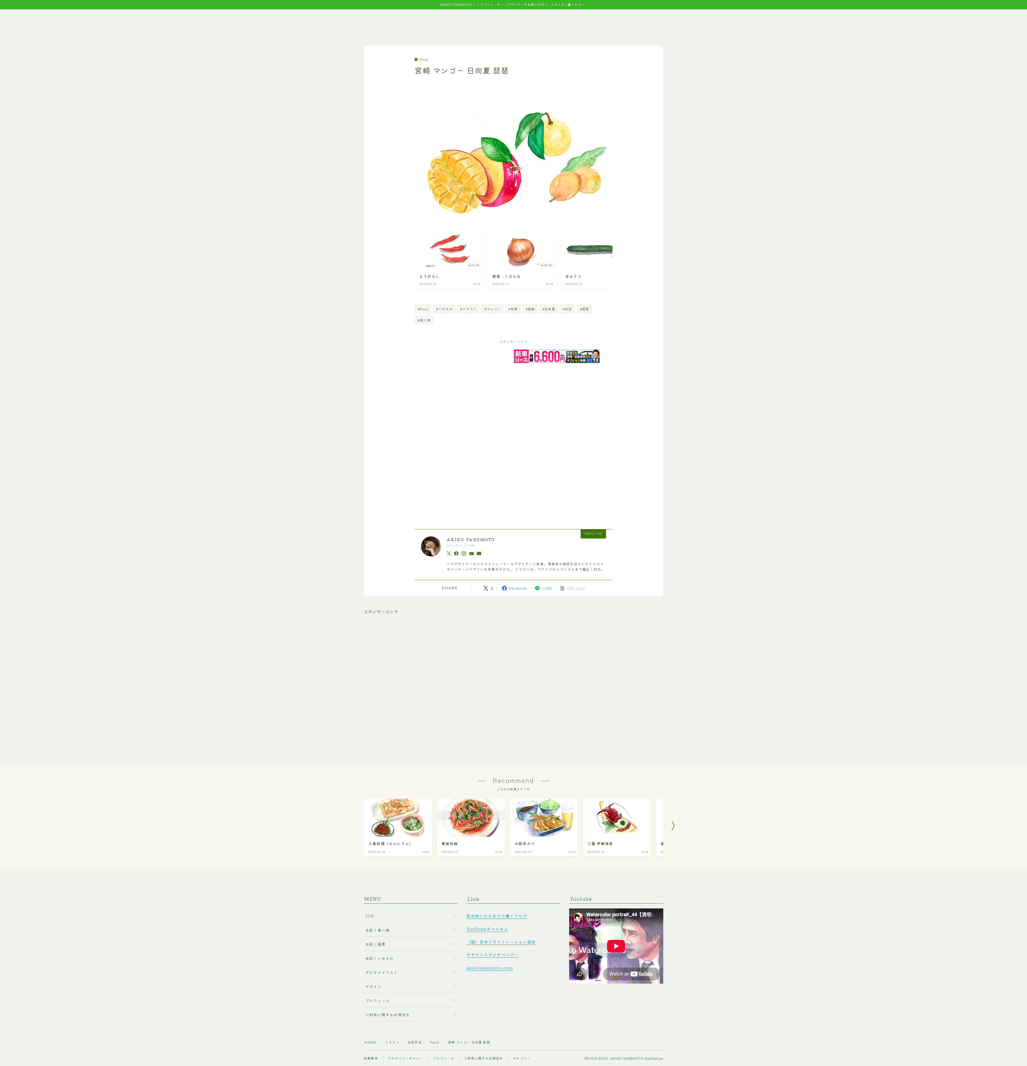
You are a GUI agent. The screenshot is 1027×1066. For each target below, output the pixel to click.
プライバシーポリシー (405, 1058)
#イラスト (468, 309)
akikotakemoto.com (489, 968)
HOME (370, 1042)
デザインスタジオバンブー (492, 954)
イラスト (392, 1042)
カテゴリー (521, 1058)
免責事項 (371, 1058)
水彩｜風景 (375, 944)
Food (424, 59)
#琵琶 (584, 309)
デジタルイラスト (381, 972)
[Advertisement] (467, 429)
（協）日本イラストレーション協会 (501, 942)
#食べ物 (424, 320)
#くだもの (444, 309)
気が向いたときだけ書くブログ (496, 916)
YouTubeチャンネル (487, 929)
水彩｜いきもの (379, 958)
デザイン (373, 986)
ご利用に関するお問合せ (387, 1014)
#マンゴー (492, 309)
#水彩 (567, 309)
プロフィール (377, 1000)
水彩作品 (415, 1042)
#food (423, 309)
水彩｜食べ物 (377, 930)
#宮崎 (530, 309)
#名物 (513, 309)
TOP (369, 916)
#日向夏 (548, 309)
